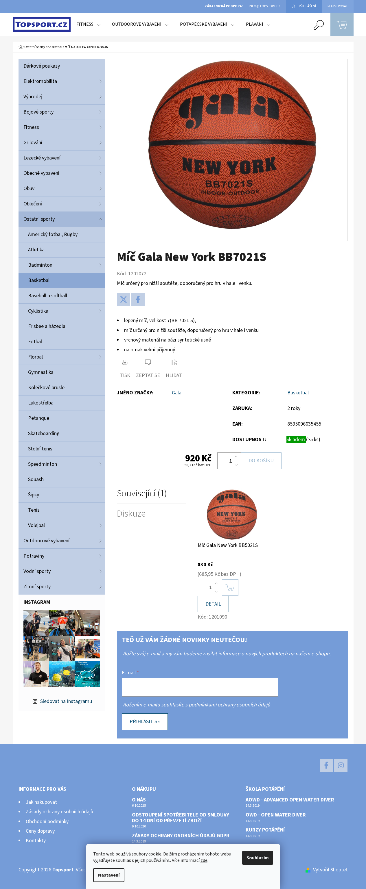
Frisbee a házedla (46, 326)
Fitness (31, 127)
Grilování (32, 142)
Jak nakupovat (41, 802)
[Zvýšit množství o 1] (236, 457)
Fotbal (35, 341)
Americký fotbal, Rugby (53, 234)
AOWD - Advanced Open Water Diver (290, 800)
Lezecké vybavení (41, 158)
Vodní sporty (37, 571)
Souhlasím (258, 858)
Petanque (38, 418)
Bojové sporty (38, 112)
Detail (213, 604)
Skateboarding (44, 433)
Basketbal (38, 280)
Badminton (40, 265)
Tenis (34, 510)
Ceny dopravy (40, 831)
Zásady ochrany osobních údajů (59, 811)
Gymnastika (41, 372)
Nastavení (108, 875)
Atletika (36, 249)
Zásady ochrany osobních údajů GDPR (180, 836)
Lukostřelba (41, 403)
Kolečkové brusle (46, 387)
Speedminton (42, 464)
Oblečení (32, 203)
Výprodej (32, 96)
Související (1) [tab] (142, 494)
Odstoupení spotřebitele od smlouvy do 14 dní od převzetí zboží (180, 818)
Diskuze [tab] (131, 514)
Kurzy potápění (265, 830)
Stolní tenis (40, 448)
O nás (139, 800)
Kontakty (36, 840)
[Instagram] (340, 765)
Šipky (33, 494)
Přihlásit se (145, 721)
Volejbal (36, 525)
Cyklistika (38, 311)
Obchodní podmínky (47, 821)
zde (204, 860)
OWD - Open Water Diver (276, 815)
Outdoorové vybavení (46, 540)
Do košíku (261, 460)
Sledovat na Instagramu (66, 701)
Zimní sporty (37, 586)
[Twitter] (123, 299)
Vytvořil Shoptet (330, 869)
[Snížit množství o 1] (236, 465)
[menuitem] (88, 24)
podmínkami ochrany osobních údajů (229, 704)
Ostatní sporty (39, 219)
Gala (176, 392)
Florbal (35, 357)
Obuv (28, 188)
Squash (36, 479)
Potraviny (33, 556)
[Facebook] (138, 299)
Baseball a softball (47, 295)
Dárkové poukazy (41, 66)
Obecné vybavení (41, 173)
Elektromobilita (40, 81)
